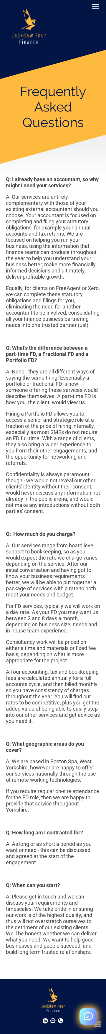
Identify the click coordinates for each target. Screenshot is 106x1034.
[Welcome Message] (88, 1016)
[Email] (53, 1020)
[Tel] (60, 1020)
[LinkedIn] (45, 1020)
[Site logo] (29, 25)
